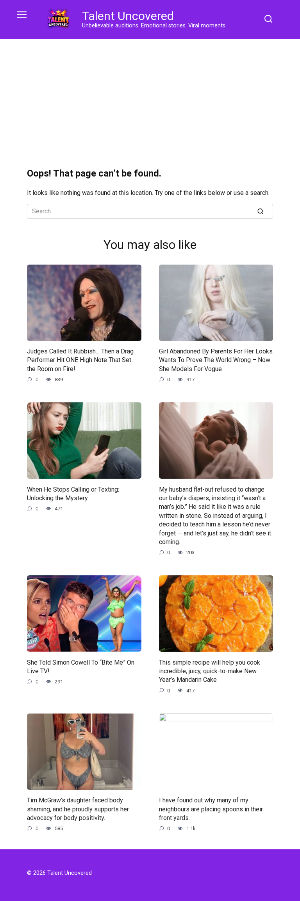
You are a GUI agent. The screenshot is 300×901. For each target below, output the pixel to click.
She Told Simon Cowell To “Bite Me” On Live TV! (80, 666)
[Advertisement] (150, 98)
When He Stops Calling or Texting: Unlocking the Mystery (73, 493)
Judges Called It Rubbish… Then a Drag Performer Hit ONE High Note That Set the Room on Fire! (80, 360)
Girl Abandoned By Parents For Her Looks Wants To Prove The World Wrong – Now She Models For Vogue (216, 360)
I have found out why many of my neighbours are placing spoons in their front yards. (211, 809)
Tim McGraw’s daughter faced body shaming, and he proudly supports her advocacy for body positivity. (78, 809)
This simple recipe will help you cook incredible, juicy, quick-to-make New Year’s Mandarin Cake (209, 670)
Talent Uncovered (128, 16)
